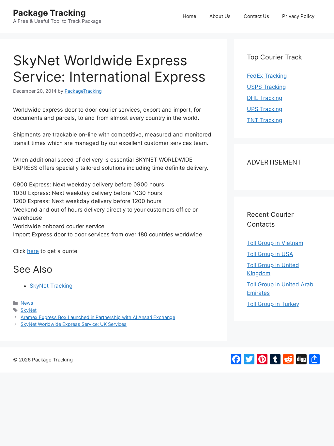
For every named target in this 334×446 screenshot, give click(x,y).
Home (189, 16)
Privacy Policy (298, 16)
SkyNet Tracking (51, 285)
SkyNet (29, 310)
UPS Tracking (264, 109)
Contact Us (256, 16)
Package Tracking (49, 13)
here (33, 251)
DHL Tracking (264, 98)
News (27, 303)
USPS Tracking (266, 87)
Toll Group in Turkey (273, 304)
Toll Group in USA (270, 254)
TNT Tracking (264, 120)
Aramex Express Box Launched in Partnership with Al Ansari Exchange (98, 317)
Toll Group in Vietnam (275, 243)
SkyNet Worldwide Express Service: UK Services (74, 324)
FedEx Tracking (267, 75)
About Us (220, 16)
